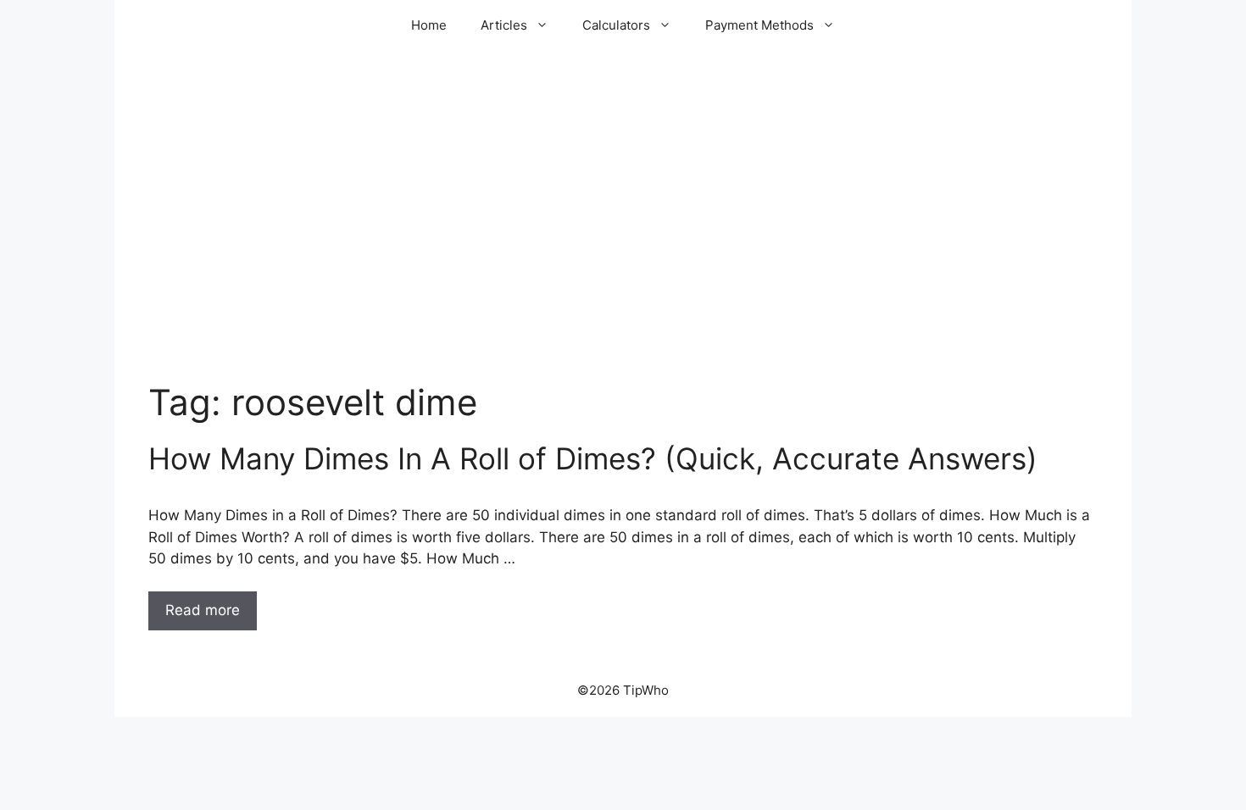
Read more (202, 610)
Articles (504, 25)
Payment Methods (759, 25)
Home (429, 25)
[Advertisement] (623, 245)
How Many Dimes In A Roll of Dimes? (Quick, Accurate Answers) (592, 458)
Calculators (616, 25)
